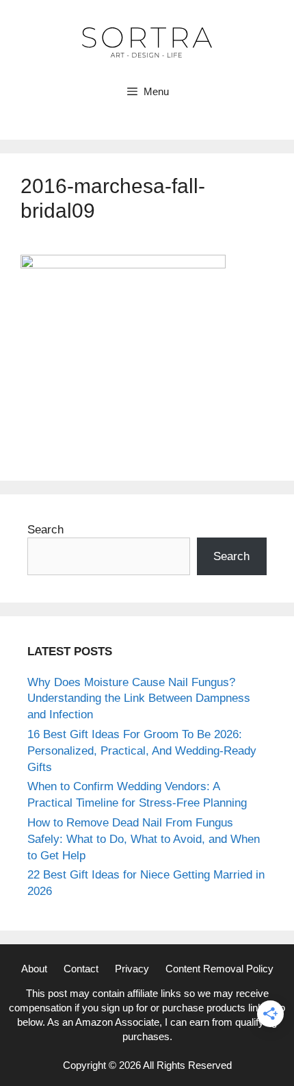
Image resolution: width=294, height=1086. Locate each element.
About (34, 968)
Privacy (132, 968)
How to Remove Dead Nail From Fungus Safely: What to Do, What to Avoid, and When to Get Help (143, 839)
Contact (81, 968)
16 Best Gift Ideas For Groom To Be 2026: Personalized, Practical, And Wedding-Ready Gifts (141, 751)
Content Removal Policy (219, 968)
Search (45, 529)
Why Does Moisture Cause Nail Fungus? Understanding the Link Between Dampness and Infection (138, 699)
